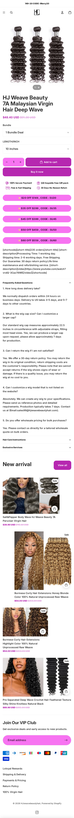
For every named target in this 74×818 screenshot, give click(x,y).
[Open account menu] (62, 12)
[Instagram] (37, 812)
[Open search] (11, 12)
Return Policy (11, 786)
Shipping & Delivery (14, 774)
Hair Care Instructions (14, 439)
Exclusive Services (12, 447)
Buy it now (37, 171)
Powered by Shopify (51, 803)
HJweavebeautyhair (30, 803)
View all (62, 465)
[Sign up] (66, 740)
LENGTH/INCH (11, 141)
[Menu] (4, 12)
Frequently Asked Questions (18, 282)
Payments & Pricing (14, 780)
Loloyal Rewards (12, 768)
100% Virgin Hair (13, 791)
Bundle (7, 125)
